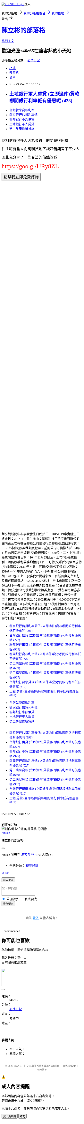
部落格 (14, 72)
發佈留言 (8, 903)
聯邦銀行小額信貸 (21, 119)
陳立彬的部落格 (23, 30)
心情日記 (33, 60)
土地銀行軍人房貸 (21, 124)
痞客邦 (25, 854)
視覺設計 (32, 865)
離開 (22, 1116)
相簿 (12, 68)
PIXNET (18, 1065)
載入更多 (8, 880)
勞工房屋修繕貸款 (21, 129)
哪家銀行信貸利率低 (23, 114)
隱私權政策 (69, 1065)
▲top (5, 872)
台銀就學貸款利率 (21, 110)
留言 (34, 854)
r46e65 (6, 832)
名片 (12, 77)
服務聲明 (42, 1069)
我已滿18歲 (9, 1116)
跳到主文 (8, 41)
